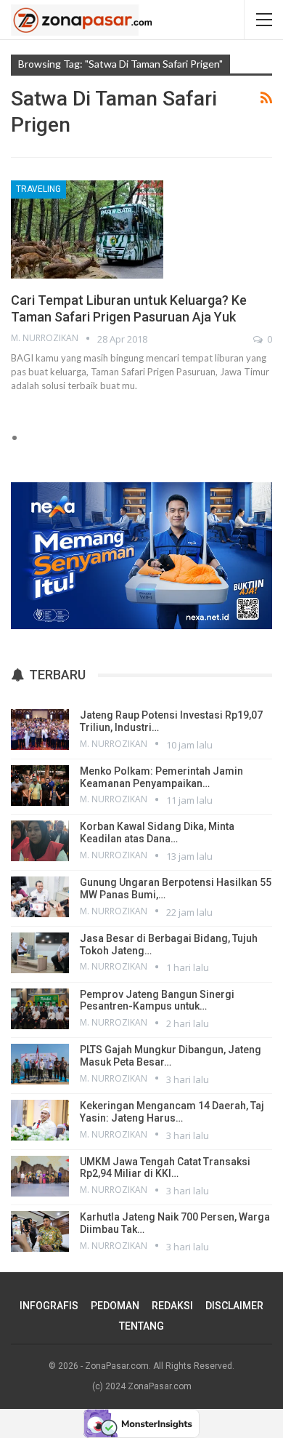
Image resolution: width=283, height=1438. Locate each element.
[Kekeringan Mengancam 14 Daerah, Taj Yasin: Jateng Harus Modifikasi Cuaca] (40, 1120)
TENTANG (141, 1326)
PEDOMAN (115, 1305)
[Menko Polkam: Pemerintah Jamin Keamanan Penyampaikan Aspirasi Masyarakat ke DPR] (40, 785)
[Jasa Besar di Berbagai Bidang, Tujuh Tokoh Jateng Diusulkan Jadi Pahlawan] (40, 952)
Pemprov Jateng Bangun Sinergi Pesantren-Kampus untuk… (157, 1000)
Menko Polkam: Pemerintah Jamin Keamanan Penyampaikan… (161, 777)
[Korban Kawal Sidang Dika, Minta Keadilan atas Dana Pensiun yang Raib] (40, 840)
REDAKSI (172, 1305)
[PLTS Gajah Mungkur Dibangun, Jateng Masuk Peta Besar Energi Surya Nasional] (40, 1064)
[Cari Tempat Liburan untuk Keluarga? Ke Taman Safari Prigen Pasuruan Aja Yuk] (87, 229)
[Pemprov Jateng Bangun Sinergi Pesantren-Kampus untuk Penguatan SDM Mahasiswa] (40, 1008)
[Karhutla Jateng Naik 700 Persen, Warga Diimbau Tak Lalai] (40, 1231)
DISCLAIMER (234, 1305)
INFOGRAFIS (49, 1305)
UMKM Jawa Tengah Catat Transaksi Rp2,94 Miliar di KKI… (165, 1168)
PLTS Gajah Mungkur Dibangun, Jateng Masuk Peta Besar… (170, 1056)
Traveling (38, 189)
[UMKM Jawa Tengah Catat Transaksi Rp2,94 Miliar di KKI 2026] (40, 1176)
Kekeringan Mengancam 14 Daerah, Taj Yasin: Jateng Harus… (172, 1112)
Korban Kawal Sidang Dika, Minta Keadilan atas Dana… (157, 832)
